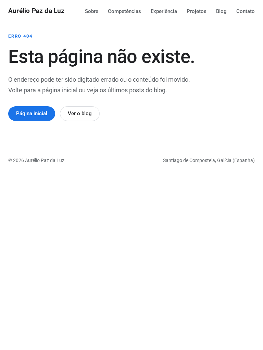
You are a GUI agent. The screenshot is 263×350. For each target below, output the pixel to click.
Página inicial (31, 113)
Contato (245, 11)
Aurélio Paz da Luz (36, 11)
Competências (124, 11)
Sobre (91, 11)
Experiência (164, 11)
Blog (221, 11)
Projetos (196, 11)
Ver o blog (80, 113)
